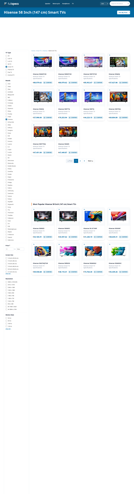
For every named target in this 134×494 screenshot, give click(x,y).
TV (73, 4)
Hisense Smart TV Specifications (38, 77)
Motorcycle (56, 4)
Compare (49, 82)
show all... (8, 274)
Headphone (66, 4)
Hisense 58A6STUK (39, 74)
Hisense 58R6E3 (38, 228)
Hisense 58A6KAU (89, 263)
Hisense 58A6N (63, 144)
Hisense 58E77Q (64, 109)
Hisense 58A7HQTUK (40, 263)
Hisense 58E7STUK (90, 74)
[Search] (128, 3)
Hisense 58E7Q (88, 109)
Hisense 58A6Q (38, 109)
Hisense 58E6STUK (65, 74)
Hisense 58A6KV (64, 228)
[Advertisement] (67, 32)
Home (33, 51)
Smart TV (38, 51)
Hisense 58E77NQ (39, 144)
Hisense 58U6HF (114, 228)
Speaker (47, 4)
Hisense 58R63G (64, 263)
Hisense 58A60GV (115, 263)
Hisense (45, 51)
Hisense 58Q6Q (114, 74)
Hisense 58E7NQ (115, 109)
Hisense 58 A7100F (90, 228)
